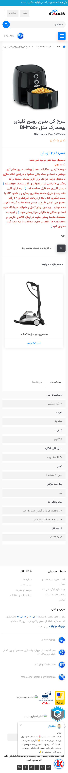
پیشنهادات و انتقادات (21, 595)
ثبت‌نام (12, 13)
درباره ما (27, 579)
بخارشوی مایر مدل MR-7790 (34, 334)
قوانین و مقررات (24, 590)
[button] (64, 141)
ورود (25, 13)
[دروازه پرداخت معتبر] (60, 698)
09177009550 (9, 36)
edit (63, 236)
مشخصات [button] (55, 382)
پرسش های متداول (56, 595)
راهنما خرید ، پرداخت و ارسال (54, 582)
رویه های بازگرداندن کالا (54, 589)
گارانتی (62, 600)
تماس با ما (26, 585)
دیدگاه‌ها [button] (37, 382)
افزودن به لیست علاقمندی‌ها (35, 248)
